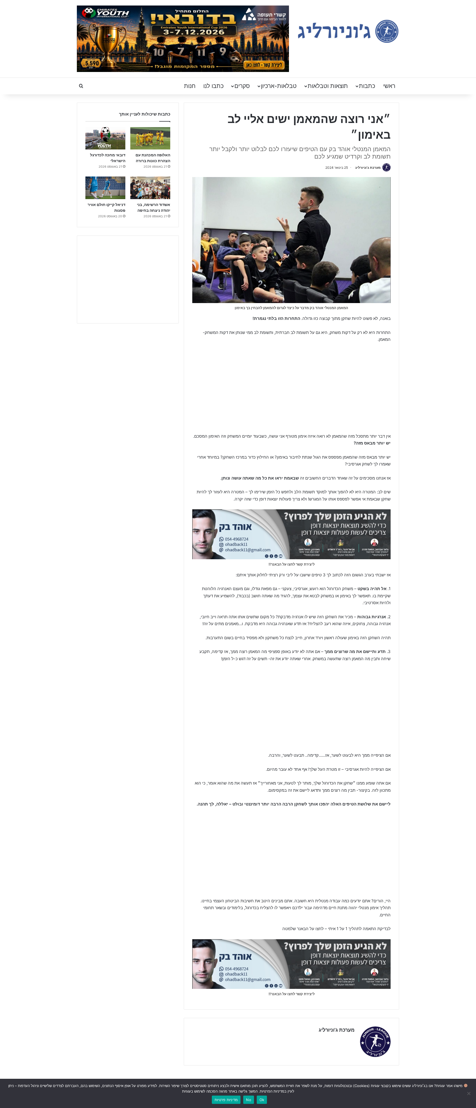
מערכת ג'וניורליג (368, 167)
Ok (261, 1100)
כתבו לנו (213, 85)
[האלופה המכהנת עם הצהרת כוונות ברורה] (150, 138)
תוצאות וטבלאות (328, 85)
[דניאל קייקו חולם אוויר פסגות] (105, 187)
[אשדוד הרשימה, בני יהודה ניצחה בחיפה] (150, 187)
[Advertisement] (291, 388)
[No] (469, 1093)
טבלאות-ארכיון (279, 85)
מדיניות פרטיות (226, 1100)
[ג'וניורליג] (348, 31)
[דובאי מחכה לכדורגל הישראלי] (105, 138)
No (248, 1100)
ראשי (389, 85)
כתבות (367, 85)
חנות (190, 85)
